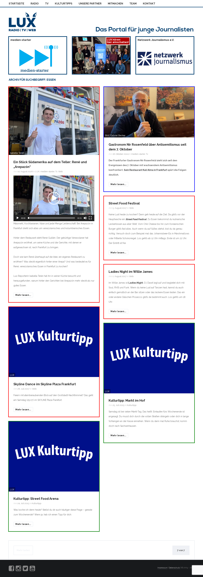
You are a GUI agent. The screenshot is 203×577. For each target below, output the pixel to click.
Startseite (16, 3)
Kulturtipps (63, 3)
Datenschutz (174, 568)
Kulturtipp (131, 405)
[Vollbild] (90, 218)
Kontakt (149, 3)
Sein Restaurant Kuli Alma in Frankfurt (145, 170)
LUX (37, 171)
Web (60, 171)
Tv (47, 3)
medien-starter (47, 171)
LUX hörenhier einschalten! (118, 41)
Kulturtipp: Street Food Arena (36, 499)
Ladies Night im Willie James (131, 272)
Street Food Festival (124, 203)
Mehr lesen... (23, 295)
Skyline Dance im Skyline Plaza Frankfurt (44, 384)
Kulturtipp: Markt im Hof (127, 400)
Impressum (162, 568)
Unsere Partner (90, 3)
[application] (53, 198)
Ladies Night (135, 283)
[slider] (51, 218)
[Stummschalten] (85, 218)
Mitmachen (115, 3)
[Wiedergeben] (17, 218)
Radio (35, 3)
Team (133, 3)
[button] (54, 198)
